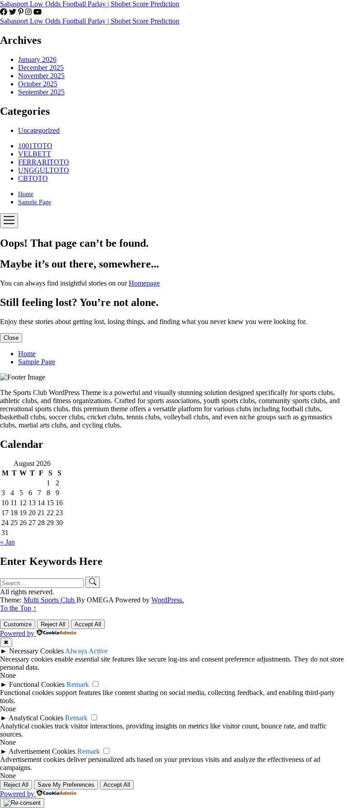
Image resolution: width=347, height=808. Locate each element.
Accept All (88, 624)
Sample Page (34, 202)
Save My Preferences (66, 784)
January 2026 (37, 59)
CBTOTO (33, 178)
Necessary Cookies (36, 651)
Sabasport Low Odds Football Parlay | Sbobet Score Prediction (89, 4)
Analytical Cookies (36, 718)
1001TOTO (35, 146)
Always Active (86, 651)
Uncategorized (39, 130)
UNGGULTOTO (43, 170)
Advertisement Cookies (42, 751)
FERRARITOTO (43, 162)
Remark (77, 684)
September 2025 (41, 92)
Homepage (144, 283)
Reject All (53, 624)
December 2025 (41, 67)
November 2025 (41, 76)
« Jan (7, 542)
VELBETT (34, 154)
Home (25, 194)
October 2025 (37, 84)
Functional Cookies (37, 684)
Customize (18, 624)
